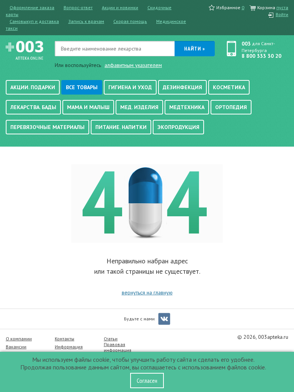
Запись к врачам (86, 21)
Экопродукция (178, 127)
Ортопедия (231, 107)
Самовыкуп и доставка (34, 21)
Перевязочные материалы (47, 127)
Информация (69, 347)
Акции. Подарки (32, 87)
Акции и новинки (120, 7)
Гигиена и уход (130, 87)
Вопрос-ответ (78, 7)
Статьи (111, 338)
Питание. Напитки (121, 127)
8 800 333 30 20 (261, 55)
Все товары (82, 87)
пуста (282, 7)
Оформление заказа (32, 7)
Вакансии (16, 347)
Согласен (147, 380)
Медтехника (186, 107)
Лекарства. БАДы (33, 107)
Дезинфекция (182, 87)
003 (246, 43)
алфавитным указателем (133, 65)
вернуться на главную (147, 292)
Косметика (229, 87)
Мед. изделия (139, 107)
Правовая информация (117, 347)
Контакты (64, 338)
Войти (282, 14)
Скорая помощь (130, 21)
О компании (19, 338)
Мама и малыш (88, 107)
